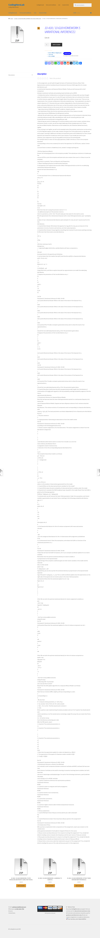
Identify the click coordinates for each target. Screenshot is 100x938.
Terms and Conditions (51, 5)
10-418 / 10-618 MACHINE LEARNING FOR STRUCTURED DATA (27, 18)
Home (11, 18)
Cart (59, 5)
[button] (38, 28)
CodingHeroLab (16, 4)
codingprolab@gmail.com (19, 907)
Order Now (67, 53)
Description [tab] (11, 75)
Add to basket (56, 44)
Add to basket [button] (21, 885)
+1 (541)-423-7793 (19, 909)
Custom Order (65, 5)
